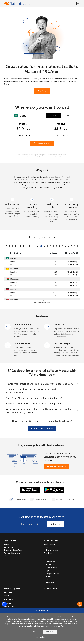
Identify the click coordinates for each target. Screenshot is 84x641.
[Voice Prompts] (7, 345)
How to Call (50, 565)
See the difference (56, 466)
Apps (47, 571)
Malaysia (14, 299)
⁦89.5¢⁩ (54, 285)
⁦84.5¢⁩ (54, 282)
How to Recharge (52, 550)
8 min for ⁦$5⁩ (73, 275)
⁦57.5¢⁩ (54, 295)
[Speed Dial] (47, 326)
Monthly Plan (50, 562)
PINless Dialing (22, 324)
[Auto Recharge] (47, 345)
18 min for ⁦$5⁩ (72, 272)
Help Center (8, 592)
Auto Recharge (62, 343)
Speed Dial (59, 324)
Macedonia (14, 268)
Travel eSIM (48, 576)
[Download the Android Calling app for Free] (54, 489)
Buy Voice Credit (42, 143)
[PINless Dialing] (7, 326)
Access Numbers (52, 568)
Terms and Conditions (12, 553)
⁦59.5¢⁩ (54, 292)
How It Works (50, 582)
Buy (47, 547)
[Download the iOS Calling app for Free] (30, 489)
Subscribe (56, 523)
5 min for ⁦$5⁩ (73, 282)
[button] (78, 3)
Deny (34, 632)
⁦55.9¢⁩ (54, 275)
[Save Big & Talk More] (23, 459)
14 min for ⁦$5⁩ (72, 264)
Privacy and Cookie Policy (13, 550)
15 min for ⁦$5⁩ (72, 262)
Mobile (13, 264)
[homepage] (40, 3)
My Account (8, 547)
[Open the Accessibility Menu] (4, 604)
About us (7, 556)
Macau (13, 258)
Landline (14, 262)
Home (6, 544)
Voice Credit (48, 553)
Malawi (13, 289)
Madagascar (15, 279)
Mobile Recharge (50, 544)
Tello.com (7, 603)
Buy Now (42, 91)
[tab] (6, 246)
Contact (7, 595)
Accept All (50, 632)
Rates (48, 559)
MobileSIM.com (9, 606)
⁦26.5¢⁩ (54, 272)
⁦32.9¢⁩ (54, 262)
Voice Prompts (22, 343)
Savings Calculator (52, 574)
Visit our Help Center (42, 428)
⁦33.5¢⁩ (54, 264)
